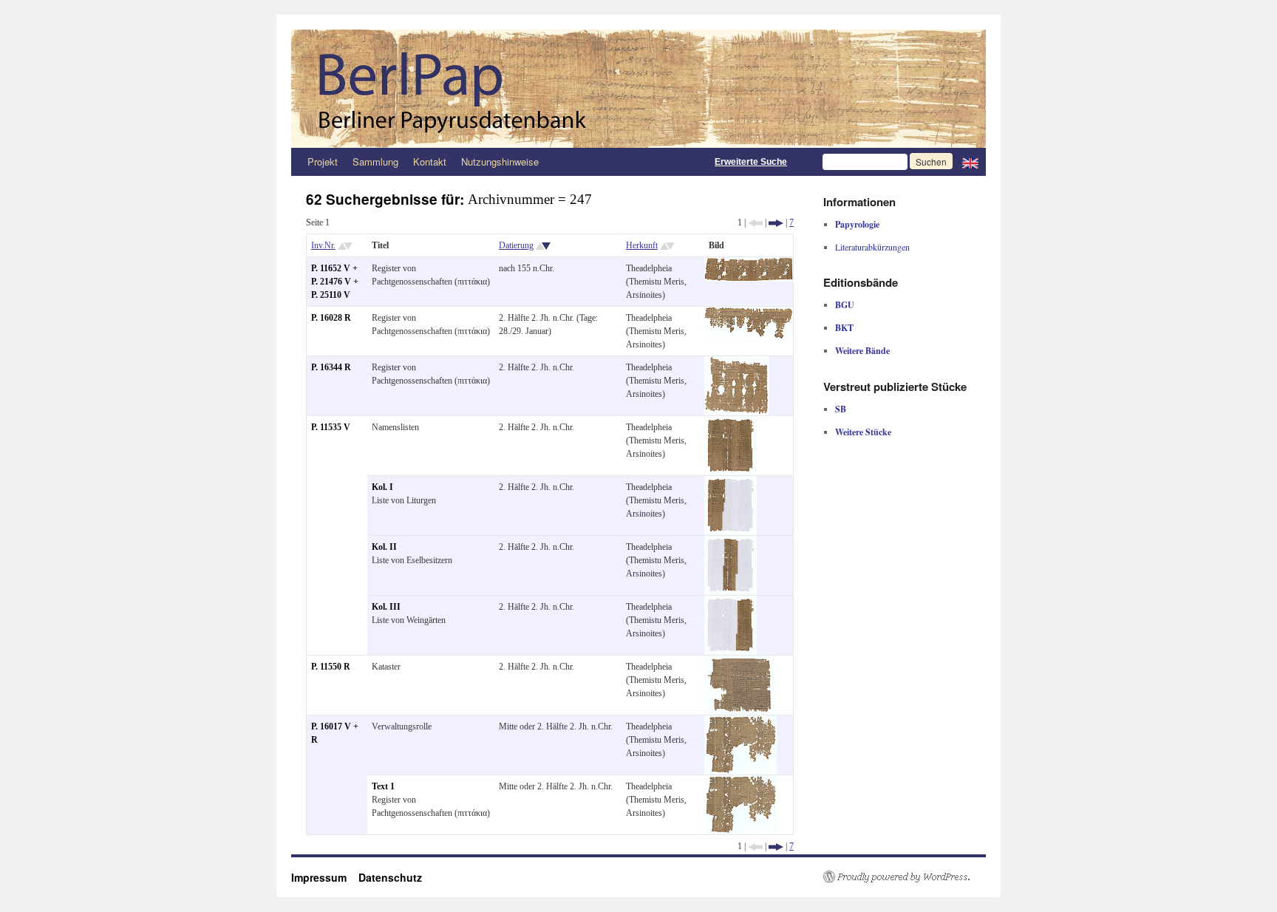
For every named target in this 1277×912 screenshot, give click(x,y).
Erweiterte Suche (751, 162)
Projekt (322, 161)
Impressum (324, 877)
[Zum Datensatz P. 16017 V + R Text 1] (740, 782)
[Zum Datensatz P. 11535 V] (730, 423)
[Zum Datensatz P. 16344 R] (736, 363)
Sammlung (375, 161)
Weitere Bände (862, 350)
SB (840, 409)
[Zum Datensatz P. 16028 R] (748, 313)
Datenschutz (390, 877)
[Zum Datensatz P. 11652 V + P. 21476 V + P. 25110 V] (748, 264)
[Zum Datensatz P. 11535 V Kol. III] (730, 602)
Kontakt (429, 161)
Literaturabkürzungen (872, 247)
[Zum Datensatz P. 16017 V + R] (740, 722)
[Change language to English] (970, 162)
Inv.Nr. (323, 245)
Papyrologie (857, 224)
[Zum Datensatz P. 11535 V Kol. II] (730, 542)
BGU (844, 305)
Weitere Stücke (863, 432)
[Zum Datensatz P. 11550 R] (739, 662)
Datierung (516, 245)
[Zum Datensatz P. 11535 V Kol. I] (730, 482)
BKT (844, 327)
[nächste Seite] (776, 222)
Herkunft (642, 245)
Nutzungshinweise (500, 161)
